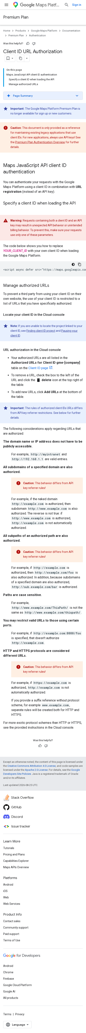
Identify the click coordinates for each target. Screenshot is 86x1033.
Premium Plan (15, 17)
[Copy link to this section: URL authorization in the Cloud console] (65, 350)
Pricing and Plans (14, 854)
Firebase (8, 978)
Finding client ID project (40, 330)
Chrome (8, 972)
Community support (15, 927)
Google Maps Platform (44, 30)
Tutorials (8, 848)
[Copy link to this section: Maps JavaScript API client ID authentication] (39, 172)
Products (20, 30)
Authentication (37, 35)
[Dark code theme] (73, 264)
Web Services (11, 903)
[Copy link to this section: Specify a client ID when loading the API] (7, 209)
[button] (43, 96)
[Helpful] (28, 44)
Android (8, 884)
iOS (5, 891)
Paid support (11, 934)
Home (6, 30)
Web (6, 897)
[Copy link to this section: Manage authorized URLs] (53, 285)
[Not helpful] (34, 44)
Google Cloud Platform (17, 985)
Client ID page (38, 368)
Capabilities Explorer (16, 860)
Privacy (19, 1014)
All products (10, 997)
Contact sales (11, 921)
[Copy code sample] (79, 264)
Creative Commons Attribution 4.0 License (31, 765)
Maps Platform (48, 5)
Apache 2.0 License (36, 769)
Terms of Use (11, 940)
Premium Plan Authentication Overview (40, 142)
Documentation (71, 30)
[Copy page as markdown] (20, 58)
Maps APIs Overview (16, 867)
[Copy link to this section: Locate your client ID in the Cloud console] (68, 314)
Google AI (9, 991)
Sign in (76, 4)
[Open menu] (6, 5)
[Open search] (66, 4)
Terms (7, 1014)
